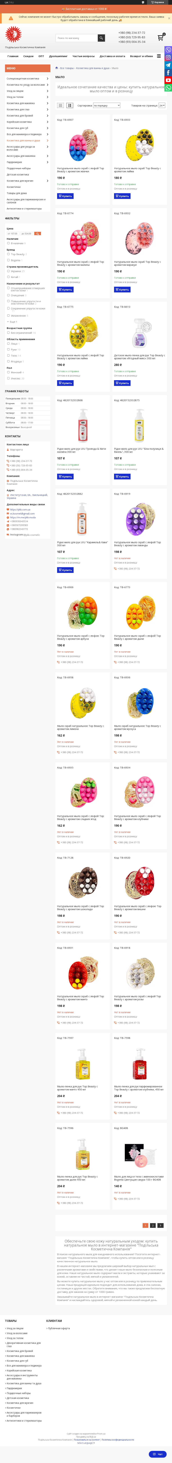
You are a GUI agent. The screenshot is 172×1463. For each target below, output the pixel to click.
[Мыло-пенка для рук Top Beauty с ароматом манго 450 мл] (82, 1063)
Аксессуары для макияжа (21, 155)
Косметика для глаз (18, 109)
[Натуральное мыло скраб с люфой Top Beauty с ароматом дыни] (139, 612)
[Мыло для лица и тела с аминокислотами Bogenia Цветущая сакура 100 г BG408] (139, 1153)
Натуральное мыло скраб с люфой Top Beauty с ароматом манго (80, 998)
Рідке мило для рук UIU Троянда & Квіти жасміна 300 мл (81, 450)
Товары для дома (17, 193)
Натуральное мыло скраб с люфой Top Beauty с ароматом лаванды (137, 544)
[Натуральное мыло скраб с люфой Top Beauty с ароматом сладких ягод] (82, 792)
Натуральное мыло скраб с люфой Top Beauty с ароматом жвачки (80, 170)
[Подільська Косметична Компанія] (13, 34)
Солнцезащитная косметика (23, 78)
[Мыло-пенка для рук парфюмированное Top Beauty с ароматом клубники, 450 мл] (139, 1063)
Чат (160, 1454)
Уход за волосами (17, 1333)
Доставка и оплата (112, 56)
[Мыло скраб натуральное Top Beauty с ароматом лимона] (82, 702)
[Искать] (101, 38)
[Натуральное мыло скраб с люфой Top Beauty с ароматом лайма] (82, 331)
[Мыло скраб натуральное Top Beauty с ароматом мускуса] (139, 702)
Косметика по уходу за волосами (26, 84)
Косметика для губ (17, 128)
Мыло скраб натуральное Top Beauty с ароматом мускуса (137, 727)
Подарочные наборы (19, 168)
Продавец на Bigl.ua (86, 1436)
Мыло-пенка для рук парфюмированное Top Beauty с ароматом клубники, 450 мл (138, 1088)
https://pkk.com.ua (20, 509)
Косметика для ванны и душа (92, 68)
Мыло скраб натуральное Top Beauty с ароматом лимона (80, 727)
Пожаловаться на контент (87, 1439)
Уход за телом (15, 97)
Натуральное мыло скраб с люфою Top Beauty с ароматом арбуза (80, 637)
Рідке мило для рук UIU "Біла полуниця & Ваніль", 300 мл (139, 450)
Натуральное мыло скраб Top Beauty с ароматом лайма (137, 170)
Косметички (13, 186)
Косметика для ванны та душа (24, 1383)
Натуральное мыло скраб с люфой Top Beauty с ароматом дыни (137, 637)
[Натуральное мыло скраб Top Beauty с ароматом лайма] (139, 144)
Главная (13, 56)
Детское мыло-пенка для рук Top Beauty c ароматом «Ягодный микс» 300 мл (139, 357)
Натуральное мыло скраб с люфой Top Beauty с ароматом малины (80, 263)
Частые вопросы (84, 56)
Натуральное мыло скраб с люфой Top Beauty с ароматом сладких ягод (80, 817)
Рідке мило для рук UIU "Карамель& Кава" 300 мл (82, 544)
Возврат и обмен (141, 56)
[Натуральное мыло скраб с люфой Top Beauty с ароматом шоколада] (82, 882)
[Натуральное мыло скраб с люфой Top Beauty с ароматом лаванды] (139, 518)
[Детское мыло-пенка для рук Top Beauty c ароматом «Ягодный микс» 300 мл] (139, 331)
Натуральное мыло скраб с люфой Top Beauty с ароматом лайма (80, 357)
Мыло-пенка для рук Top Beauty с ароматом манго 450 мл (77, 1088)
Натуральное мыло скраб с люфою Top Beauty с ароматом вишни (137, 908)
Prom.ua (101, 1433)
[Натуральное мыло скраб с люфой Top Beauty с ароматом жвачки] (82, 144)
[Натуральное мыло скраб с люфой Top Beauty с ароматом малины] (82, 238)
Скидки (28, 56)
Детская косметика (18, 174)
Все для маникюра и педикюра (24, 134)
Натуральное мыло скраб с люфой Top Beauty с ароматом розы (137, 998)
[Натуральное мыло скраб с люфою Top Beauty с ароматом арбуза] (82, 612)
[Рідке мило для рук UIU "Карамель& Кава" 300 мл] (82, 518)
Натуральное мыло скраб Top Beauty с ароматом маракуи (137, 263)
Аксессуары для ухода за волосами (21, 148)
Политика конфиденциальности (118, 1439)
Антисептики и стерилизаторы (24, 208)
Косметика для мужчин (20, 180)
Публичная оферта (59, 1328)
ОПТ (41, 56)
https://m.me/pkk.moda (23, 517)
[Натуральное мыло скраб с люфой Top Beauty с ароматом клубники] (139, 792)
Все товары (67, 68)
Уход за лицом (15, 90)
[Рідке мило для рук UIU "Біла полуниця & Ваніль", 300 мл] (139, 425)
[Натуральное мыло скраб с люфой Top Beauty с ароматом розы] (139, 972)
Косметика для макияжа (21, 103)
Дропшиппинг (58, 56)
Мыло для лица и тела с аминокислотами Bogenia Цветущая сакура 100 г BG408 (139, 1178)
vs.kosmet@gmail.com (22, 513)
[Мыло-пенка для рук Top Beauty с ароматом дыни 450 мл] (82, 1153)
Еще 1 (13, 321)
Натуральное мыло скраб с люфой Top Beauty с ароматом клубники (137, 817)
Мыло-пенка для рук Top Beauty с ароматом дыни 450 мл (77, 1178)
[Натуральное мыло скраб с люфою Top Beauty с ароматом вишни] (139, 882)
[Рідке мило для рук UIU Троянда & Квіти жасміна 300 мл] (82, 425)
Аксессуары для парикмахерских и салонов (26, 201)
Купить (67, 196)
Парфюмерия (14, 162)
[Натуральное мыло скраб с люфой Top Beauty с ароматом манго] (82, 972)
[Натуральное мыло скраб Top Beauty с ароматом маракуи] (139, 238)
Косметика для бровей (20, 115)
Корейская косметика (19, 121)
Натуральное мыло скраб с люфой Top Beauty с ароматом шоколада (80, 908)
